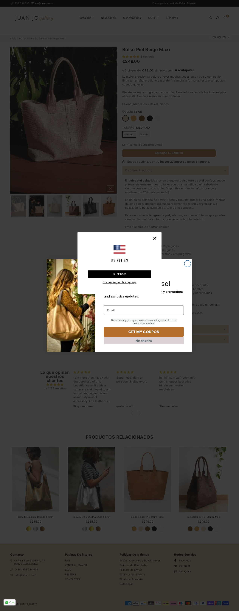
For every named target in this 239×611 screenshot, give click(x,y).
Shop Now (119, 274)
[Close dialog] (187, 263)
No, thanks (144, 340)
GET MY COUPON (143, 331)
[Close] (154, 238)
